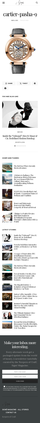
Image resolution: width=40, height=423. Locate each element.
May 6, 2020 (14, 20)
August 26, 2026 (20, 142)
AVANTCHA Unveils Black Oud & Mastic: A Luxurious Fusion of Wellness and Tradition (25, 193)
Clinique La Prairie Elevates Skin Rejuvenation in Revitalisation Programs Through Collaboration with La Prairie (25, 217)
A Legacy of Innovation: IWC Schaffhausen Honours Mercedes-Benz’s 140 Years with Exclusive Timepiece (26, 257)
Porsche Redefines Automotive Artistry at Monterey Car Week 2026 (25, 246)
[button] (15, 146)
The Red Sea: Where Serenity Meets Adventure (24, 167)
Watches (20, 132)
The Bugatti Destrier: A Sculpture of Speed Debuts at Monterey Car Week (25, 287)
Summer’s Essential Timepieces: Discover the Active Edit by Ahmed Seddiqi (26, 305)
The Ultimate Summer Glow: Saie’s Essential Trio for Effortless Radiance (24, 315)
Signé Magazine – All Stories (15, 410)
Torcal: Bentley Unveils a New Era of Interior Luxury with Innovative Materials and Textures (25, 277)
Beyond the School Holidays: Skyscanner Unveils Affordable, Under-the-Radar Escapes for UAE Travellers (25, 325)
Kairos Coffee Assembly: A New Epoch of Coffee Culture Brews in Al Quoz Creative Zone (25, 296)
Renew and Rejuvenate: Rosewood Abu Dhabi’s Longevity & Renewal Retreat (25, 205)
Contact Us (11, 413)
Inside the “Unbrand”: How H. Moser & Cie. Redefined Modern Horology (20, 137)
